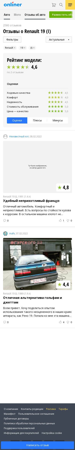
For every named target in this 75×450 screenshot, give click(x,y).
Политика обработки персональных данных (29, 423)
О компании (11, 409)
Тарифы (63, 409)
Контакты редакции (32, 409)
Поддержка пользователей (19, 428)
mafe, (12, 233)
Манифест (9, 413)
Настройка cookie (52, 433)
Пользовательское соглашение (36, 413)
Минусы (57, 120)
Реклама (51, 409)
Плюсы (37, 120)
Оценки (17, 120)
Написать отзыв (37, 445)
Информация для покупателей (21, 433)
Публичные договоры (16, 418)
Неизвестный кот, (19, 136)
